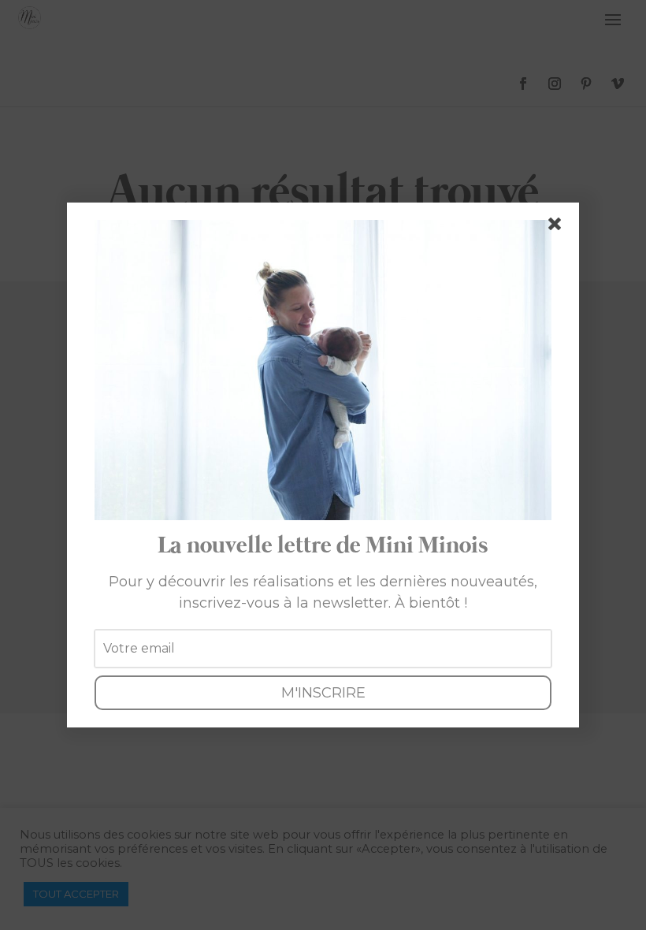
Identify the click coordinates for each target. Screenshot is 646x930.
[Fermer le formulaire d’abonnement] (557, 227)
